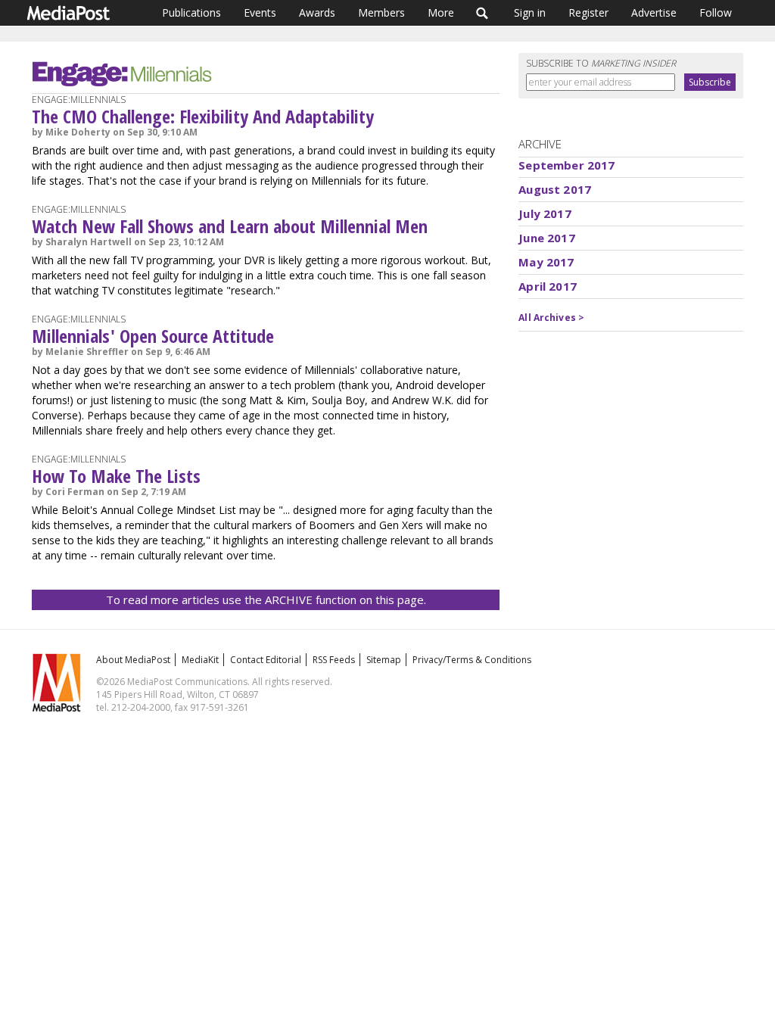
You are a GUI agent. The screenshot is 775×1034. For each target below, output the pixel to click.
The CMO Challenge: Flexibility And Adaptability (203, 116)
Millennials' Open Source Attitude (153, 335)
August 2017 (554, 189)
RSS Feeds (334, 659)
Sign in (530, 12)
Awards (317, 12)
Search (482, 13)
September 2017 (566, 165)
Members (381, 12)
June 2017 (546, 237)
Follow (715, 12)
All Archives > (551, 317)
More (441, 12)
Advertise (654, 12)
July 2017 (544, 213)
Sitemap (383, 659)
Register (588, 12)
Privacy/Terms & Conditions (471, 659)
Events (260, 12)
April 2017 (547, 286)
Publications (191, 12)
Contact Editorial (265, 659)
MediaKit (200, 659)
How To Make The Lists (116, 475)
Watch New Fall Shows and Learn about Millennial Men (230, 225)
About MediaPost (133, 659)
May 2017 (546, 261)
